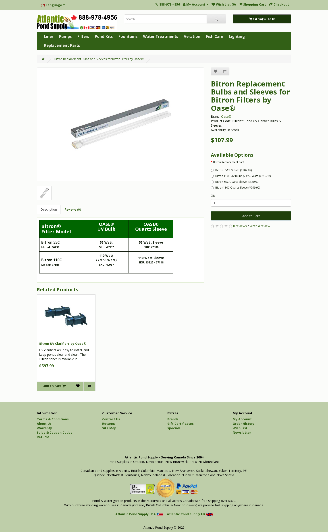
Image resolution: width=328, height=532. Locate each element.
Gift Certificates (180, 423)
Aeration (192, 36)
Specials (174, 428)
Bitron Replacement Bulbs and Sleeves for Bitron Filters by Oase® (99, 59)
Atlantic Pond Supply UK (186, 514)
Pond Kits (104, 36)
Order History (243, 423)
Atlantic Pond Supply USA (136, 514)
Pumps (65, 36)
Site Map (109, 428)
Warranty (44, 428)
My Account (242, 419)
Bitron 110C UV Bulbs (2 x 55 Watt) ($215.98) (243, 176)
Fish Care (214, 36)
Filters (83, 36)
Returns (43, 437)
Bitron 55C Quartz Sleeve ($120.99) (237, 182)
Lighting (237, 36)
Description (48, 209)
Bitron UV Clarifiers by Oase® (62, 343)
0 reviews (240, 226)
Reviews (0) (72, 209)
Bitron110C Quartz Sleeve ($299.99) (237, 187)
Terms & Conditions (53, 419)
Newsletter (242, 432)
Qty (213, 195)
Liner (48, 36)
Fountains (127, 36)
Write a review (260, 226)
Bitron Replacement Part (228, 162)
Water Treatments (160, 36)
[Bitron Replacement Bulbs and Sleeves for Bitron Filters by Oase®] (120, 124)
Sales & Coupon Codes (54, 432)
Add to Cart (251, 216)
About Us (44, 423)
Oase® (226, 116)
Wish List (240, 428)
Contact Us (111, 419)
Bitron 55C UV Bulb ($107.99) (233, 170)
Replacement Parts (62, 45)
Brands (173, 419)
